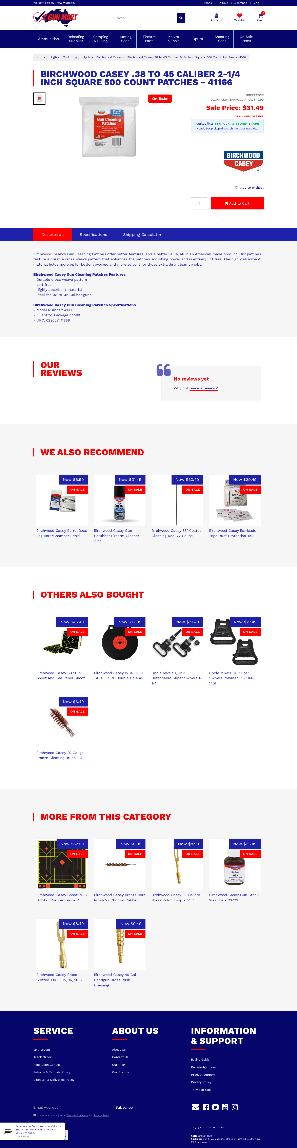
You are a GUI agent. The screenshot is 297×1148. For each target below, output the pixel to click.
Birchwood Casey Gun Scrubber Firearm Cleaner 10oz (116, 535)
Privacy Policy (201, 1082)
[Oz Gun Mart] (55, 17)
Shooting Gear (221, 39)
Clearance (241, 2)
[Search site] (181, 18)
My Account (41, 1049)
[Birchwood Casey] (243, 161)
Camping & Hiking (100, 39)
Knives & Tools (172, 39)
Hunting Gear (124, 39)
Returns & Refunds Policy (51, 1072)
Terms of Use (201, 1090)
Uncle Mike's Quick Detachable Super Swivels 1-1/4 (177, 678)
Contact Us (120, 1057)
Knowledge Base (203, 1067)
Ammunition (48, 39)
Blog (256, 2)
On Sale (223, 2)
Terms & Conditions (77, 1115)
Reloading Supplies (75, 39)
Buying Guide (200, 1059)
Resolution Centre (46, 1065)
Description (52, 234)
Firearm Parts (149, 39)
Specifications (93, 234)
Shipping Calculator (142, 234)
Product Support (203, 1075)
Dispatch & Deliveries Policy (53, 1080)
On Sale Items (246, 39)
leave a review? (204, 388)
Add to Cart (239, 203)
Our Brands (120, 1072)
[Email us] (195, 1106)
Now (73, 479)
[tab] (52, 235)
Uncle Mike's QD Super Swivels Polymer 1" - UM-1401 (231, 678)
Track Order (42, 1057)
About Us (119, 1049)
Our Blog (118, 1065)
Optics (197, 39)
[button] (249, 187)
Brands (207, 2)
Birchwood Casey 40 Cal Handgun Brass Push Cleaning (115, 979)
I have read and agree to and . (73, 1115)
